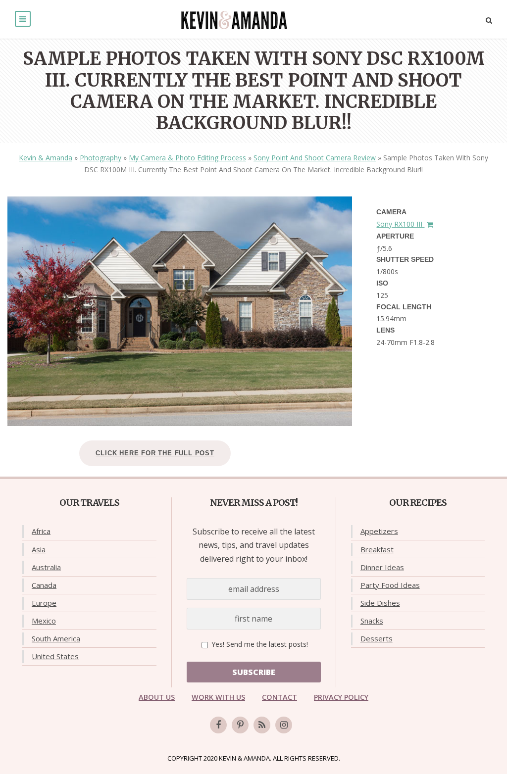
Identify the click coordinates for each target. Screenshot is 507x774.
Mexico (44, 621)
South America (56, 638)
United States (55, 656)
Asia (39, 549)
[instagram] (283, 725)
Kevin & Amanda (45, 157)
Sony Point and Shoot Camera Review (315, 157)
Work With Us (218, 697)
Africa (41, 531)
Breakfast (377, 549)
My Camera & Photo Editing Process (187, 157)
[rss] (262, 725)
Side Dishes (380, 603)
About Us (157, 697)
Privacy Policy (341, 697)
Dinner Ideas (382, 567)
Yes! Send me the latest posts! (258, 644)
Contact (279, 697)
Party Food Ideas (390, 585)
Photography (100, 157)
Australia (46, 567)
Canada (44, 585)
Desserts (376, 638)
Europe (44, 603)
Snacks (371, 621)
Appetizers (379, 531)
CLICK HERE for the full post (155, 453)
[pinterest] (240, 725)
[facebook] (218, 725)
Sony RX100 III (400, 224)
